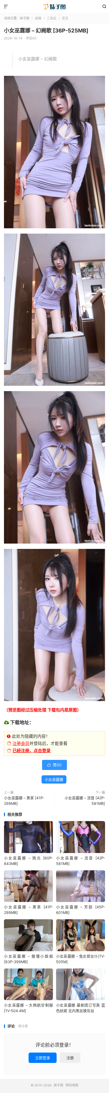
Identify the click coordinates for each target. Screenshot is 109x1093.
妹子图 (54, 6)
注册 (70, 1057)
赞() (54, 765)
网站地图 (72, 1085)
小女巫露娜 (54, 779)
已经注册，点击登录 (31, 750)
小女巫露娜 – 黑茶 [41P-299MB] (24, 801)
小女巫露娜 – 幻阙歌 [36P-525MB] (46, 30)
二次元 (51, 18)
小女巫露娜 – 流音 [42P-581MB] (85, 801)
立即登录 (42, 1057)
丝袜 (38, 18)
